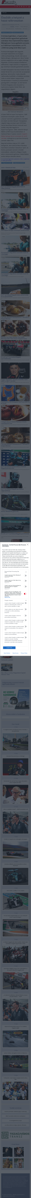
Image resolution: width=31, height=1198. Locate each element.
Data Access (15, 653)
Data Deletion (7, 653)
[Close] (28, 545)
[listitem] (15, 572)
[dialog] (15, 599)
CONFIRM (9, 647)
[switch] (25, 575)
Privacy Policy (24, 653)
